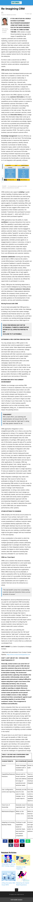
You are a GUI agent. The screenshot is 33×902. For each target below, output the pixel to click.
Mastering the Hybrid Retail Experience (22, 884)
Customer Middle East (16, 2)
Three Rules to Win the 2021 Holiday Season (8, 865)
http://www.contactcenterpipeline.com (18, 654)
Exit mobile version (16, 899)
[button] (5, 841)
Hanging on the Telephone (20, 868)
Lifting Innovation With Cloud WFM (8, 884)
